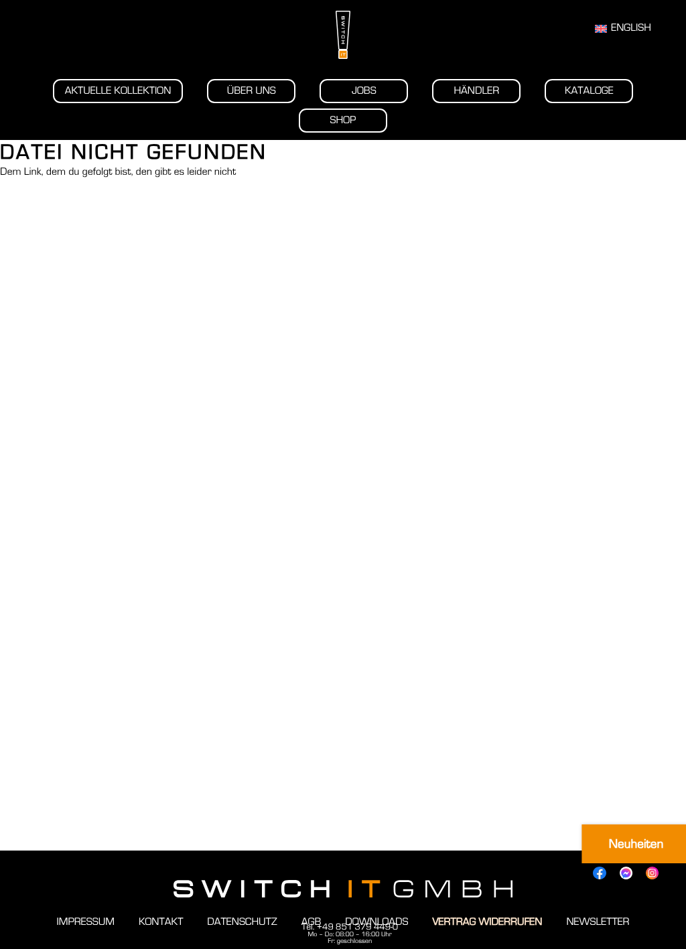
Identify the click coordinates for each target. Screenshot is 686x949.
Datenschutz (242, 922)
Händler (476, 91)
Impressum (85, 922)
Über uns (251, 91)
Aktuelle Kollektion (118, 91)
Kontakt (161, 922)
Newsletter (597, 922)
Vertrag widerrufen (487, 922)
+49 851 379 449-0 (357, 927)
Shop (343, 120)
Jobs (364, 91)
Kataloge (589, 91)
